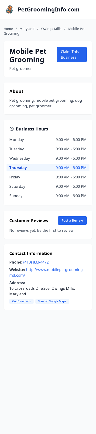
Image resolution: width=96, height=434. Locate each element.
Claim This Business (70, 54)
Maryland (27, 28)
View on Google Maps (52, 301)
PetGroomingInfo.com (49, 9)
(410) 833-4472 (36, 262)
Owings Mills (51, 28)
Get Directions (21, 301)
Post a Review (72, 220)
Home (8, 28)
